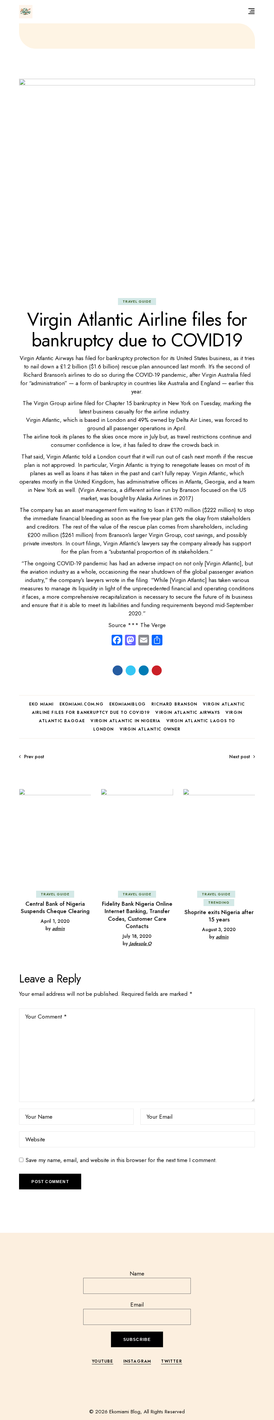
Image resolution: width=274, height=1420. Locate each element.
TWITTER (171, 1361)
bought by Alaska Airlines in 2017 (150, 498)
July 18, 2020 (137, 936)
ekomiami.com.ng (81, 704)
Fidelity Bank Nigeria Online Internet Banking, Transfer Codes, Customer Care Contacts (137, 915)
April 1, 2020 (55, 921)
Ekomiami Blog (124, 1411)
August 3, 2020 (219, 929)
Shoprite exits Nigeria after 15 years (219, 915)
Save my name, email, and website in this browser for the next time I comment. (121, 1160)
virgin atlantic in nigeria (125, 721)
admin (58, 928)
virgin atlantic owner (150, 729)
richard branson (174, 704)
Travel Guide (137, 301)
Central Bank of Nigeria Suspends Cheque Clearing (55, 907)
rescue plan (135, 366)
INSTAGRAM (137, 1361)
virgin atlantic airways (187, 712)
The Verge (153, 625)
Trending (219, 902)
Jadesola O (140, 943)
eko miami (41, 704)
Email (137, 1305)
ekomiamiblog (127, 704)
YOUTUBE (102, 1361)
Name (137, 1273)
